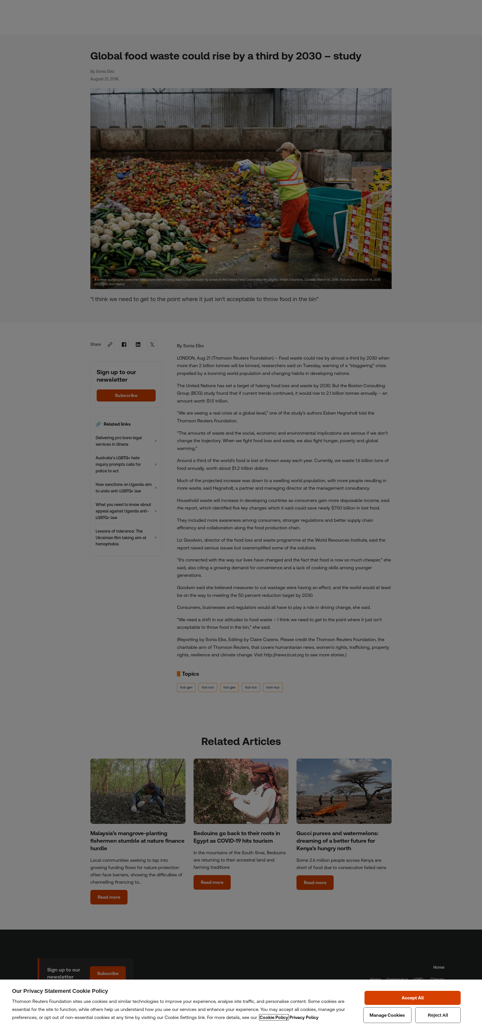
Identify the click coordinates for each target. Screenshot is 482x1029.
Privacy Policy (304, 1017)
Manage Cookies (387, 1015)
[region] (241, 1004)
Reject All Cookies (438, 1015)
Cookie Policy (274, 1017)
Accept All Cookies (413, 998)
